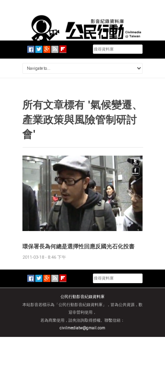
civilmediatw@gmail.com (82, 328)
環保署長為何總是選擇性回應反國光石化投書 (78, 246)
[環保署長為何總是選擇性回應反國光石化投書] (82, 193)
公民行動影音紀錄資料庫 (82, 296)
